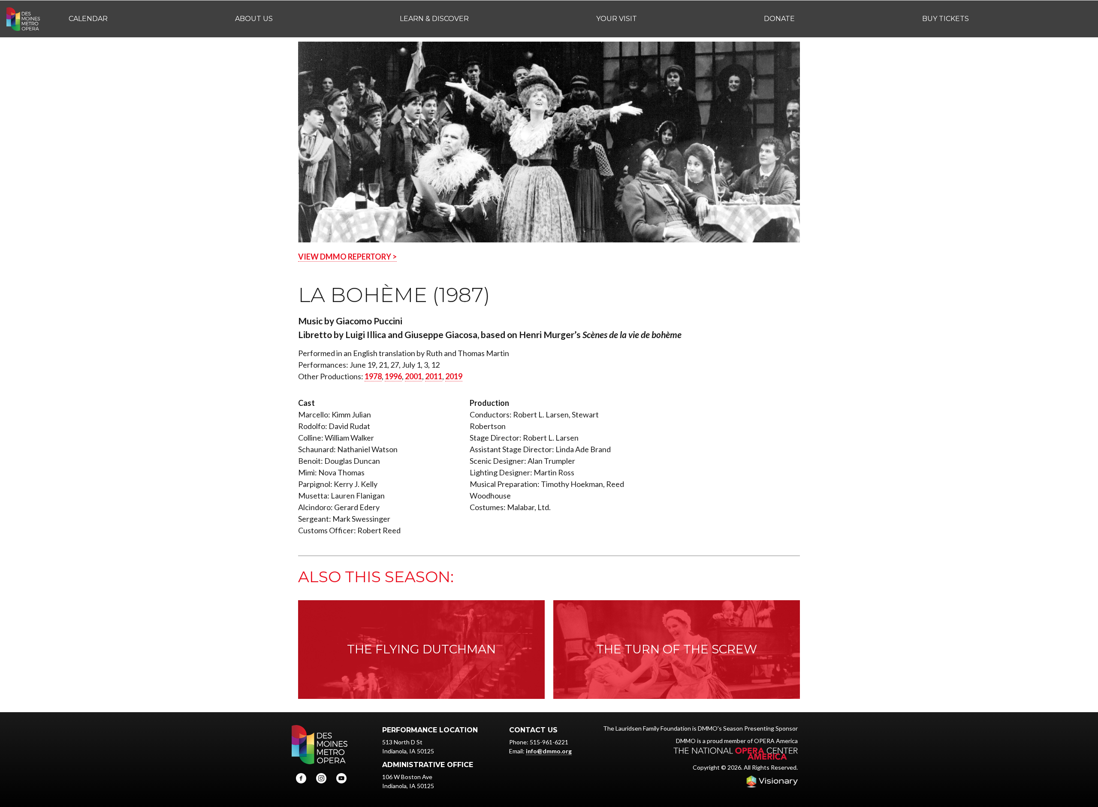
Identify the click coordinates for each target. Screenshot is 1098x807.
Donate (779, 19)
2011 (433, 376)
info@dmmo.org (549, 751)
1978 (373, 376)
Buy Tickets (945, 19)
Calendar (88, 19)
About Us (254, 19)
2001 (413, 376)
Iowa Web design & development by (772, 781)
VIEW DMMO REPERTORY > (347, 256)
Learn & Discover (434, 19)
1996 (393, 376)
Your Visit (616, 19)
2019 (453, 376)
